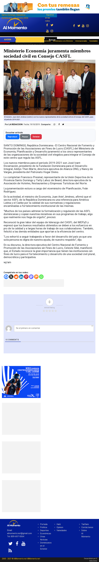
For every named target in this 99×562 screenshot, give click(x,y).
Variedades (62, 530)
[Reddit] (16, 276)
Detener (36, 137)
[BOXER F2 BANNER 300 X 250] (21, 382)
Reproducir (12, 137)
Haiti (59, 524)
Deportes (44, 530)
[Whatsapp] (41, 276)
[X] (11, 276)
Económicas (45, 533)
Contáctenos (87, 527)
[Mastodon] (31, 276)
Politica (43, 527)
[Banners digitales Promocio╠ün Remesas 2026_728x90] (49, 7)
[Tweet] (62, 124)
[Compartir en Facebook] (58, 124)
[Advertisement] (34, 283)
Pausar (25, 137)
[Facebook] (6, 276)
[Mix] (36, 276)
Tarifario (85, 524)
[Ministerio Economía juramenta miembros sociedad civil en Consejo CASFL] (49, 87)
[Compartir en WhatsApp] (53, 124)
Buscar (52, 40)
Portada (43, 524)
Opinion (60, 527)
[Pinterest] (26, 276)
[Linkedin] (21, 276)
